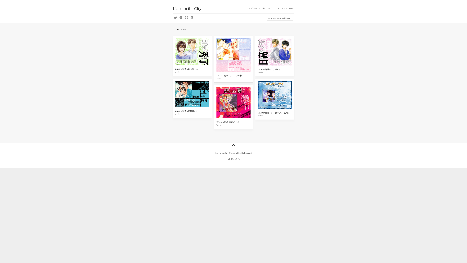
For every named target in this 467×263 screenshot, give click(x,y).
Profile (262, 8)
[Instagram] (186, 17)
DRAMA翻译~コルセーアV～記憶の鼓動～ (276, 112)
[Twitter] (175, 17)
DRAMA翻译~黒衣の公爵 (228, 122)
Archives (253, 8)
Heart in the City (187, 8)
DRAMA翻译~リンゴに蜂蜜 (229, 75)
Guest (291, 8)
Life (277, 8)
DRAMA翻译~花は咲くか (269, 69)
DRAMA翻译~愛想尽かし (186, 111)
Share (284, 8)
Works (270, 8)
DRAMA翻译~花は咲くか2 (187, 69)
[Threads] (192, 17)
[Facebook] (181, 17)
